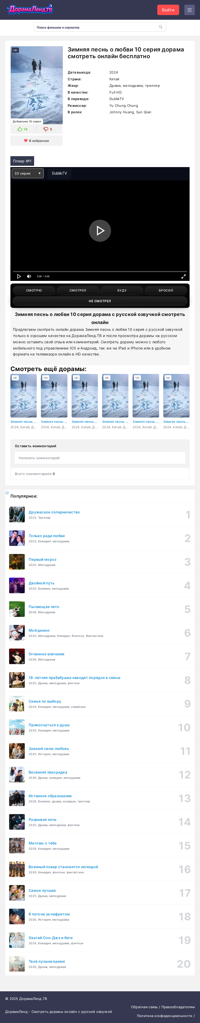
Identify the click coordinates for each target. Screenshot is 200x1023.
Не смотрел (100, 301)
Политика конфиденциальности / (166, 1016)
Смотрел (78, 290)
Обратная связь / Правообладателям (163, 1007)
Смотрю (34, 290)
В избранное (39, 141)
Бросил (166, 290)
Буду (122, 290)
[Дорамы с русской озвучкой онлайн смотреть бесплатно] (30, 10)
